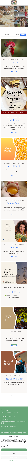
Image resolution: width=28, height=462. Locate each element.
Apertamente (14, 334)
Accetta (14, 449)
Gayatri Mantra (14, 292)
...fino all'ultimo (14, 62)
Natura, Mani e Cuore (14, 378)
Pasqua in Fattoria (14, 203)
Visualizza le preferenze (14, 457)
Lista (17, 34)
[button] (26, 436)
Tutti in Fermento (14, 247)
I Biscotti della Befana (14, 120)
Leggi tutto (14, 71)
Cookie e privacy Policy (13, 460)
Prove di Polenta (14, 166)
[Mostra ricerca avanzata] (13, 34)
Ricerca (23, 34)
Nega (14, 453)
